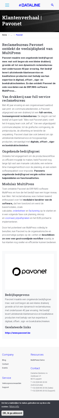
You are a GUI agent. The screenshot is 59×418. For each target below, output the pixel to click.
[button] (7, 6)
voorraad (9, 218)
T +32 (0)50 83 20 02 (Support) (43, 391)
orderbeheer (19, 210)
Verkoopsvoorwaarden (11, 383)
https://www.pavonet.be (17, 333)
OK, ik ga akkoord (12, 413)
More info (14, 406)
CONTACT (35, 368)
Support (5, 387)
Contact (5, 364)
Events (5, 368)
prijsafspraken (22, 218)
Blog (4, 360)
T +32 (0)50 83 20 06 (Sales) (42, 388)
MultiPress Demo (38, 360)
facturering (34, 210)
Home (4, 35)
